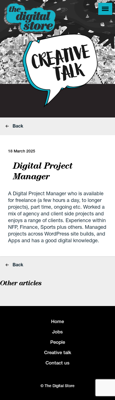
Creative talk (57, 352)
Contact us (57, 363)
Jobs (57, 332)
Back (17, 125)
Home (57, 321)
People (57, 342)
